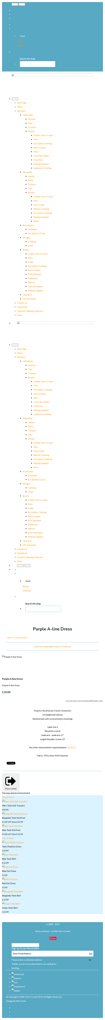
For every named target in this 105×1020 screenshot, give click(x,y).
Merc (35, 151)
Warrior (31, 282)
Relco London (39, 147)
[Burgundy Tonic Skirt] (12, 891)
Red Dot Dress (9, 883)
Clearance (27, 294)
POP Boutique (34, 274)
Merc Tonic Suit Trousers (13, 805)
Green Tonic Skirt (10, 908)
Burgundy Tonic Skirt (11, 895)
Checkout (21, 45)
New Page (21, 102)
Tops (30, 123)
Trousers (32, 127)
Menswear (27, 172)
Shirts (30, 180)
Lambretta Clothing (42, 168)
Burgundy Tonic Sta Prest (13, 818)
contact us (71, 747)
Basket (20, 41)
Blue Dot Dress (9, 871)
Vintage (26, 237)
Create (23, 1001)
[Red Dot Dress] (10, 879)
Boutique (21, 111)
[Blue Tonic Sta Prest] (12, 826)
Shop (9, 637)
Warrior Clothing (41, 209)
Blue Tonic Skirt (9, 859)
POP (35, 139)
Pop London (38, 205)
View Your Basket (42, 646)
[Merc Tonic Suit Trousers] (14, 801)
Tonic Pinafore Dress (11, 846)
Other (30, 245)
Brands (31, 131)
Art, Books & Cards (36, 233)
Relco (36, 221)
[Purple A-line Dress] (6, 665)
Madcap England (41, 164)
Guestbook (22, 307)
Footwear (32, 229)
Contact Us (22, 303)
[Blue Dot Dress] (10, 867)
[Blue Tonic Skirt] (10, 854)
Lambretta (32, 278)
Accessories (28, 225)
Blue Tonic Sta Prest (11, 830)
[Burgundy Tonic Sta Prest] (14, 813)
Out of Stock (8, 797)
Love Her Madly (35, 286)
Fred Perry (38, 160)
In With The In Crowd (43, 135)
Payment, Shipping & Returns (30, 311)
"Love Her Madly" (41, 156)
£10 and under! (29, 299)
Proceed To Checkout (61, 646)
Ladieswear (28, 115)
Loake (30, 262)
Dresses (32, 119)
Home (19, 107)
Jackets (31, 176)
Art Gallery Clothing (42, 143)
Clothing (32, 241)
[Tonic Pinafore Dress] (13, 842)
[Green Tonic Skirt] (11, 903)
